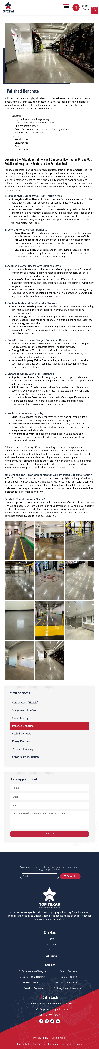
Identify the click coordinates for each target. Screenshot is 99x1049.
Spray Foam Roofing (24, 710)
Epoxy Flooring (21, 741)
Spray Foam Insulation (25, 757)
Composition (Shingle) (25, 702)
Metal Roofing (20, 718)
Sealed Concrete (21, 733)
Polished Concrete (23, 726)
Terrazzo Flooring (22, 749)
